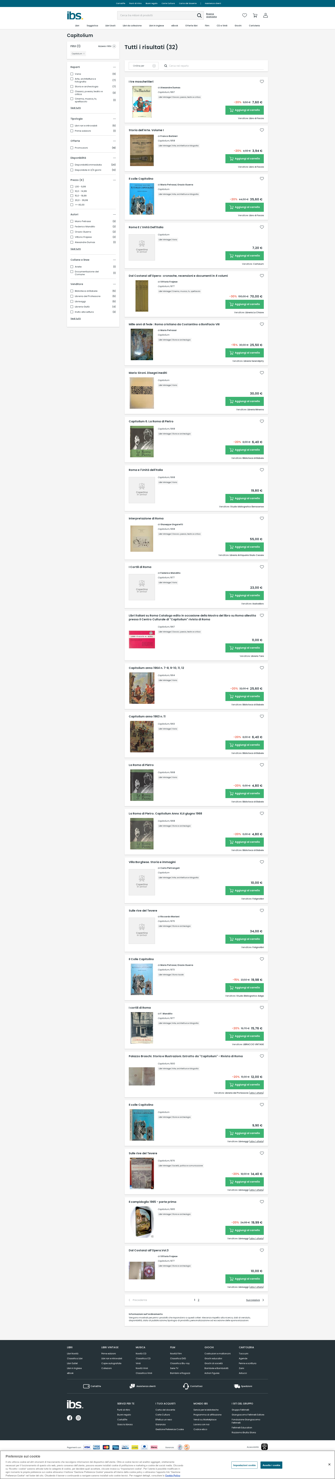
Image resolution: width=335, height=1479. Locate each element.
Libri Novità (72, 1353)
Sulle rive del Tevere (143, 911)
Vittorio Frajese (83, 237)
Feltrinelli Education (242, 1427)
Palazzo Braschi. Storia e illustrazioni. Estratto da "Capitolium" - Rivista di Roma (186, 1056)
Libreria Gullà (82, 306)
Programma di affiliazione (207, 1414)
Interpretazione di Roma (146, 518)
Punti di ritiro (135, 3)
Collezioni (106, 1368)
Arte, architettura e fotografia (85, 80)
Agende (243, 1358)
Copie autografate (111, 1363)
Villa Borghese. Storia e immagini (152, 862)
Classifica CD (143, 1358)
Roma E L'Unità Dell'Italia (146, 227)
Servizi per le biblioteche (205, 1409)
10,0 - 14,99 (81, 191)
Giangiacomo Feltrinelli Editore (248, 1414)
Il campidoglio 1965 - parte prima (152, 1202)
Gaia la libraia (125, 1424)
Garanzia (160, 1424)
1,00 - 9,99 (80, 186)
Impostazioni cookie (244, 1465)
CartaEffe (120, 3)
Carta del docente (187, 3)
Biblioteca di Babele (86, 291)
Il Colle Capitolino (141, 959)
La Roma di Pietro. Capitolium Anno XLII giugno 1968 (165, 814)
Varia (78, 74)
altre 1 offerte (256, 1092)
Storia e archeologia (86, 86)
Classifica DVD (178, 1358)
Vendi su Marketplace (204, 1419)
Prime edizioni (83, 131)
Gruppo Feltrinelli (240, 1409)
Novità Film (176, 1353)
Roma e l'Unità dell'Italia (146, 470)
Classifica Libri (75, 1358)
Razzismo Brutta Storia (244, 1432)
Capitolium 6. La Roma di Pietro (151, 421)
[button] (199, 15)
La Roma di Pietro (141, 765)
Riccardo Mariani (169, 916)
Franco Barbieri (168, 136)
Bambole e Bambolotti (216, 1368)
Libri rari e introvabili (86, 125)
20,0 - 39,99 (81, 200)
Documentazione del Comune (87, 273)
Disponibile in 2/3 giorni (88, 170)
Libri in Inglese (74, 1368)
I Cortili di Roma (140, 567)
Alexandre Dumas (85, 242)
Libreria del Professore (87, 296)
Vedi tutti (75, 107)
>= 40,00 (79, 204)
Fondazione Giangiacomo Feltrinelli (246, 1421)
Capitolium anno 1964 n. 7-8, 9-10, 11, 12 (156, 668)
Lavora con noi (201, 1424)
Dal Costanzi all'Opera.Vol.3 (149, 1250)
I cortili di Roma (140, 1008)
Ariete (78, 266)
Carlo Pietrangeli (170, 868)
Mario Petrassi (83, 221)
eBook (70, 1373)
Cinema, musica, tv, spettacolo (86, 100)
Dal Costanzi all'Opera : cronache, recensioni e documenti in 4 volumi (178, 276)
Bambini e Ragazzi (180, 1373)
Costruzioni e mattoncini (217, 1353)
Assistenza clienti (213, 3)
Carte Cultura (168, 3)
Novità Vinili (142, 1368)
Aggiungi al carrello (247, 110)
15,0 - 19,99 (81, 195)
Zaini (241, 1368)
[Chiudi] (329, 1464)
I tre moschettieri (141, 82)
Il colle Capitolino (141, 179)
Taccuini (243, 1353)
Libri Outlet (72, 1363)
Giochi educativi (213, 1358)
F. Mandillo (166, 1013)
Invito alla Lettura (84, 312)
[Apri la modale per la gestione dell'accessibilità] (264, 1446)
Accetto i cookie (271, 1465)
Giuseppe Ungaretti (171, 524)
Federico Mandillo (85, 226)
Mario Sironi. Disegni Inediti (148, 373)
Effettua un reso (163, 1419)
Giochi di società (213, 1363)
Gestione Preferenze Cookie (169, 1429)
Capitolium (163, 189)
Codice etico (200, 1429)
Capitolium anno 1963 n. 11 (147, 716)
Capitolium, (164, 92)
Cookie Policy (172, 1475)
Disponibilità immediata (88, 164)
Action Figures (211, 1373)
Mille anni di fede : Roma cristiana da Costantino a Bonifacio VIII (174, 324)
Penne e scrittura (247, 1363)
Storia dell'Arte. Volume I (146, 130)
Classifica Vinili (144, 1373)
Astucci (243, 1373)
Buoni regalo (151, 3)
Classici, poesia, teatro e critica (89, 93)
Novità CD (141, 1353)
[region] (167, 1465)
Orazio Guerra (83, 231)
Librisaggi (80, 301)
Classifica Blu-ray (180, 1363)
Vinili (138, 1363)
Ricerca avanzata (211, 15)
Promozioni (81, 147)
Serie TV (174, 1368)
